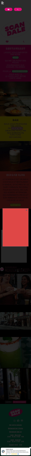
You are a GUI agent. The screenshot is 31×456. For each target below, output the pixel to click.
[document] (15, 228)
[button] (30, 448)
